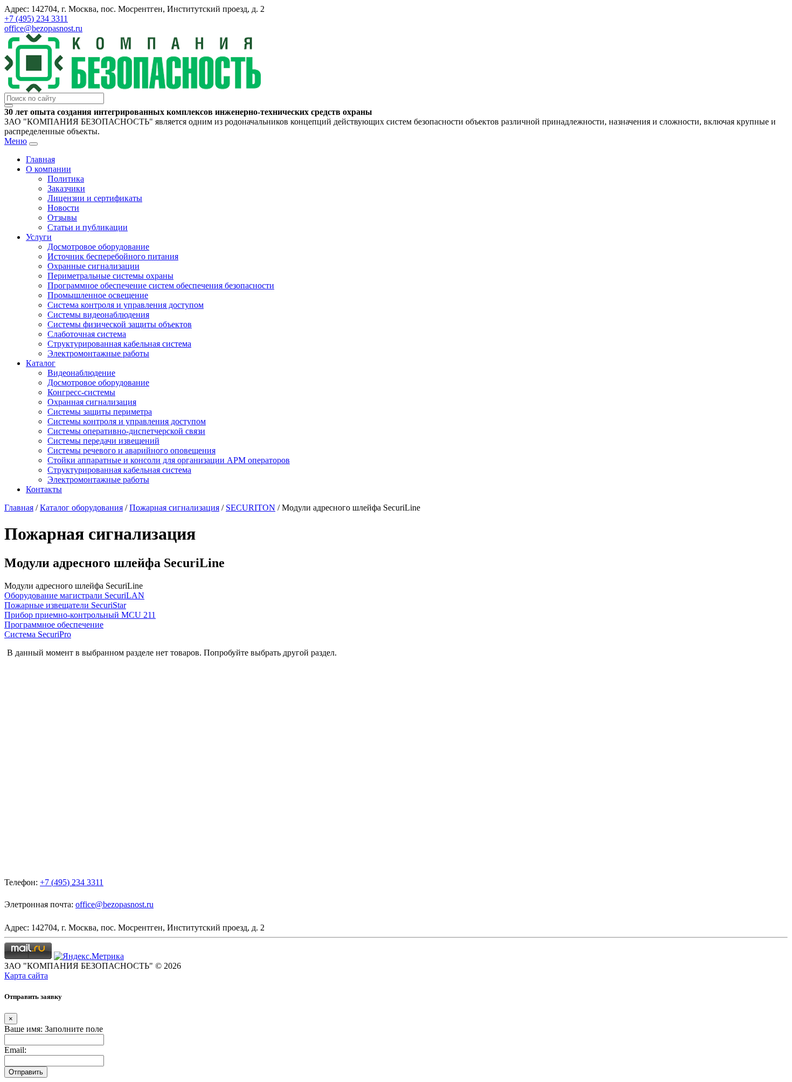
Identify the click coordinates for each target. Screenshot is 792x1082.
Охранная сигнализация (91, 401)
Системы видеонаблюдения (98, 314)
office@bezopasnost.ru (43, 28)
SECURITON (250, 507)
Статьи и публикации (87, 227)
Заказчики (66, 188)
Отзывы (62, 217)
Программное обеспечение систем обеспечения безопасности (160, 285)
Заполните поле (74, 1028)
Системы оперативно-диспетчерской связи (126, 431)
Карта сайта (26, 975)
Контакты (44, 489)
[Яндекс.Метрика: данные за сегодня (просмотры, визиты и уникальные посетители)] (89, 956)
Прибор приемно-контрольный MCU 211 (80, 614)
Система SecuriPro (37, 634)
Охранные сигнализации (93, 266)
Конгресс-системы (81, 392)
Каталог (40, 363)
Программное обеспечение (53, 624)
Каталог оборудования (81, 507)
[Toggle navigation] (33, 144)
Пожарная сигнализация (174, 507)
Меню (15, 141)
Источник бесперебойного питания (112, 256)
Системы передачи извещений (103, 440)
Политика (65, 178)
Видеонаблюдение (81, 372)
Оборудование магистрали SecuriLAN (74, 595)
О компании (48, 169)
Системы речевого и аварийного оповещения (131, 450)
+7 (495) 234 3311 (36, 18)
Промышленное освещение (97, 295)
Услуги (39, 237)
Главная (40, 159)
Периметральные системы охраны (110, 275)
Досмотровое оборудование (98, 246)
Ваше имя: (23, 1028)
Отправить (26, 1072)
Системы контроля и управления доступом (126, 421)
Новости (63, 207)
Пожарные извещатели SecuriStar (65, 605)
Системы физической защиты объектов (119, 324)
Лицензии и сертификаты (94, 198)
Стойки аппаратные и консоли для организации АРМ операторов (168, 460)
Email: (15, 1050)
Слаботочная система (86, 334)
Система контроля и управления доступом (125, 304)
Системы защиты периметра (99, 411)
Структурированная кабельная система (119, 343)
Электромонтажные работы (98, 353)
